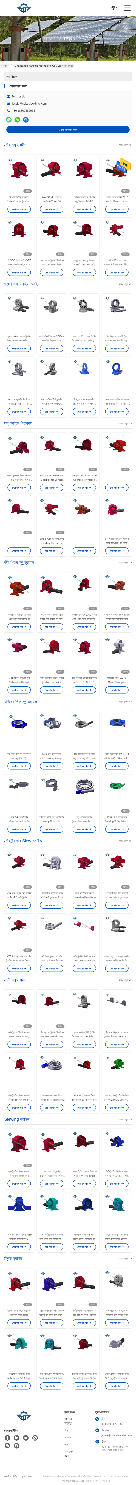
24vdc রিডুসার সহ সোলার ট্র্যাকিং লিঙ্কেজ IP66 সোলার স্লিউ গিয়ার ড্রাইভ (117, 1036)
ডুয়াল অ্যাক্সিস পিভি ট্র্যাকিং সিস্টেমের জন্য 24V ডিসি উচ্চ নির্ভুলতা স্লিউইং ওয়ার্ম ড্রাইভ (84, 1036)
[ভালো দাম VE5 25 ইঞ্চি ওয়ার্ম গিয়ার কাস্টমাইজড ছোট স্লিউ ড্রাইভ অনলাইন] (84, 1073)
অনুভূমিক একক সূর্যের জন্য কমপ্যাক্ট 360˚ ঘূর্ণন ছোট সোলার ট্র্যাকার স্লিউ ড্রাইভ (84, 264)
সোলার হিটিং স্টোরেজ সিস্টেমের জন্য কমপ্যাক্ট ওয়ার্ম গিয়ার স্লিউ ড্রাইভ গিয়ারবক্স (84, 1175)
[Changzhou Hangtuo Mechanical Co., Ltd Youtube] (26, 1438)
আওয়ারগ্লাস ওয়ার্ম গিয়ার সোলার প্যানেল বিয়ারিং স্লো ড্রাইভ (52, 1099)
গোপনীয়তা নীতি (10, 1476)
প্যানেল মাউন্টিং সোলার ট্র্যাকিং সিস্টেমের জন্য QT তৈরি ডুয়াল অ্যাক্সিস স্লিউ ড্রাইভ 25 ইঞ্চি (84, 340)
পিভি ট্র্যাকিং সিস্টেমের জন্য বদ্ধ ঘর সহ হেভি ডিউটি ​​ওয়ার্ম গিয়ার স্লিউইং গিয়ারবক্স (117, 1175)
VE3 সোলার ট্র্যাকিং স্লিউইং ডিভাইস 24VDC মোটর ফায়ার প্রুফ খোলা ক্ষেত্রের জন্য (117, 1099)
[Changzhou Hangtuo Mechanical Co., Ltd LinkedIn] (16, 1438)
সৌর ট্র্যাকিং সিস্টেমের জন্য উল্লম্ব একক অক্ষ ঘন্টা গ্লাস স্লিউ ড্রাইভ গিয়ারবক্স (19, 1099)
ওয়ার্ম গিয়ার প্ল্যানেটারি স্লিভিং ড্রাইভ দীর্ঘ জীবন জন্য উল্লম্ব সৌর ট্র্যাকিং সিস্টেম (51, 1315)
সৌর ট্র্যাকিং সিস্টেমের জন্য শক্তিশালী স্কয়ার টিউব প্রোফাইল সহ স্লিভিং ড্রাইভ (19, 1175)
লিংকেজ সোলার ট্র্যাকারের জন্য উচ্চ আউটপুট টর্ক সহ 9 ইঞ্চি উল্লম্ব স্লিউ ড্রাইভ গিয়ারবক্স (84, 1378)
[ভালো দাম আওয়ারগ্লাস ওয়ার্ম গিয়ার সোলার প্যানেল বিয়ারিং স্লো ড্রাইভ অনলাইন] (51, 1073)
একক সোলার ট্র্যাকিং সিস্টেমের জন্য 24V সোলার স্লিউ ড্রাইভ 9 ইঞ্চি (52, 264)
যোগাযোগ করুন (68, 1453)
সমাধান (67, 1437)
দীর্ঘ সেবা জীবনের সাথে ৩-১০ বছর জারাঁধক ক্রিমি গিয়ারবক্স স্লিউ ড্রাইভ (84, 1315)
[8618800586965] (35, 1438)
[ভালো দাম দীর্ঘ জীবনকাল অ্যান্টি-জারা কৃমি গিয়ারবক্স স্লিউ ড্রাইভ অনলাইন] (19, 1288)
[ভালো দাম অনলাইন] (117, 453)
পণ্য (66, 1430)
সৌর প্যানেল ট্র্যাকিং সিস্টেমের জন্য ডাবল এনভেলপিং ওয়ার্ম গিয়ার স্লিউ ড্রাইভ (52, 1036)
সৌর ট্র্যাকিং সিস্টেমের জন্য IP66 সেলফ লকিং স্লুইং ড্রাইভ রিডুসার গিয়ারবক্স (19, 1036)
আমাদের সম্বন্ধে (68, 1421)
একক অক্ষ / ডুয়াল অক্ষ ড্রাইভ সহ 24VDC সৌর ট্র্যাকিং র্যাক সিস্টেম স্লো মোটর (19, 897)
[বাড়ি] (23, 1420)
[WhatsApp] (9, 119)
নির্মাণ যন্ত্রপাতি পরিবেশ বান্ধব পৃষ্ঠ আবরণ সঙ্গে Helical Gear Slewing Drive (52, 682)
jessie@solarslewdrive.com (29, 103)
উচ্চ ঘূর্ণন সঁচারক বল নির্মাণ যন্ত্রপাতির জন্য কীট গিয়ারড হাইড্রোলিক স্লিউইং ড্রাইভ (84, 758)
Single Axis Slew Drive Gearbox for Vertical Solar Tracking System (51, 479)
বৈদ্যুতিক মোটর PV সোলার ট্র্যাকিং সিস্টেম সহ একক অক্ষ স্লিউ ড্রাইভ (117, 1239)
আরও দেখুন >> (125, 144)
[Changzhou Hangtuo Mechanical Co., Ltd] (23, 7)
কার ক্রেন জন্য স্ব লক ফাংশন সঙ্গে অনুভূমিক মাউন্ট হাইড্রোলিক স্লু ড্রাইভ (19, 758)
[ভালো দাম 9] (19, 175)
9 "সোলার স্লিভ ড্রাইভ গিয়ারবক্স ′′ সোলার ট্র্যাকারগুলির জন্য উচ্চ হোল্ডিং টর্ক (19, 201)
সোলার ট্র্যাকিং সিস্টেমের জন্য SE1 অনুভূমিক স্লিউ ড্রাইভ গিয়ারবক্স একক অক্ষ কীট (117, 1378)
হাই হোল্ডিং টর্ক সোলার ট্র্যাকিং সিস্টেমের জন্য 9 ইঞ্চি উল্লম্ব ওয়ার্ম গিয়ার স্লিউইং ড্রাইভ (51, 1378)
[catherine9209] (26, 119)
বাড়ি (6, 65)
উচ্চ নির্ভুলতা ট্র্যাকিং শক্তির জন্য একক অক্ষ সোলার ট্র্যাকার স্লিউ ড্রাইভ (51, 1239)
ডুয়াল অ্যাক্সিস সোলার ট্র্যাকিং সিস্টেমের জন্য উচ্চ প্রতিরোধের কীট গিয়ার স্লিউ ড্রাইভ (19, 340)
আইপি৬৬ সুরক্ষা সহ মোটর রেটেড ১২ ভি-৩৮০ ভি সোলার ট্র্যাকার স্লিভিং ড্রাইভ (52, 960)
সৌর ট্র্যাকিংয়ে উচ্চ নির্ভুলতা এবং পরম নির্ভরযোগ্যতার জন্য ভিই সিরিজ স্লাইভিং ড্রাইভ (117, 897)
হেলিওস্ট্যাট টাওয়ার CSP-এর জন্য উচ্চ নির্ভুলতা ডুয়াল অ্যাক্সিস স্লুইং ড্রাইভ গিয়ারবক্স (51, 340)
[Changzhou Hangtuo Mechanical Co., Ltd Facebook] (7, 1438)
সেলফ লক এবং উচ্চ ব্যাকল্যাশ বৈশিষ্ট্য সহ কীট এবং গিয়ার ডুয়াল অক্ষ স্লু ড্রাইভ (117, 403)
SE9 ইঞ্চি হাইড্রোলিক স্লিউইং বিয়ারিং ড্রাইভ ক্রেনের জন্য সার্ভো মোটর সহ (51, 758)
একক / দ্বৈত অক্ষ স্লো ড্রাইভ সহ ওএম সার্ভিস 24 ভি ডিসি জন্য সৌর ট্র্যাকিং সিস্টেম (116, 960)
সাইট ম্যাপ (27, 1476)
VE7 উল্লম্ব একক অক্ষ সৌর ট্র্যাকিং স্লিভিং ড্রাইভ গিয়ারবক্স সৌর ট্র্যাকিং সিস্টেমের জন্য (19, 960)
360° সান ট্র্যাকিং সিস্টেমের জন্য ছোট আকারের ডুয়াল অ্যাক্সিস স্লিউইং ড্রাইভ (19, 403)
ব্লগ (66, 1444)
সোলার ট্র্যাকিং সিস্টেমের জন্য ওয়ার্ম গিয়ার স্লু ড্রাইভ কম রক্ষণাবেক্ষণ (19, 619)
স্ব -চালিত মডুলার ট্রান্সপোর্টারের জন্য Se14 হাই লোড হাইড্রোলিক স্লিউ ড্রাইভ (84, 821)
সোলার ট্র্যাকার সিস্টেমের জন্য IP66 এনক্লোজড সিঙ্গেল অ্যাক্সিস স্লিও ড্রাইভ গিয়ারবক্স (19, 479)
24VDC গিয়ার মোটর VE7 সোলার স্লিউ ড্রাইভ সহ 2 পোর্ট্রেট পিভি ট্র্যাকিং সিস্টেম (19, 264)
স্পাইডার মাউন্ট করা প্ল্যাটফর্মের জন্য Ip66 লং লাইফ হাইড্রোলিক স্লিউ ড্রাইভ (51, 821)
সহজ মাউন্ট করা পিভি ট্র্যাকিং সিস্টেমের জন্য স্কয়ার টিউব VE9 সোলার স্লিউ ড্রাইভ (117, 1315)
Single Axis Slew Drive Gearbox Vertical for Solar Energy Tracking (51, 543)
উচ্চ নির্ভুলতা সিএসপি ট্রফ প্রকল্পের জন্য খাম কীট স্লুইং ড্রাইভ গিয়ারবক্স (117, 340)
